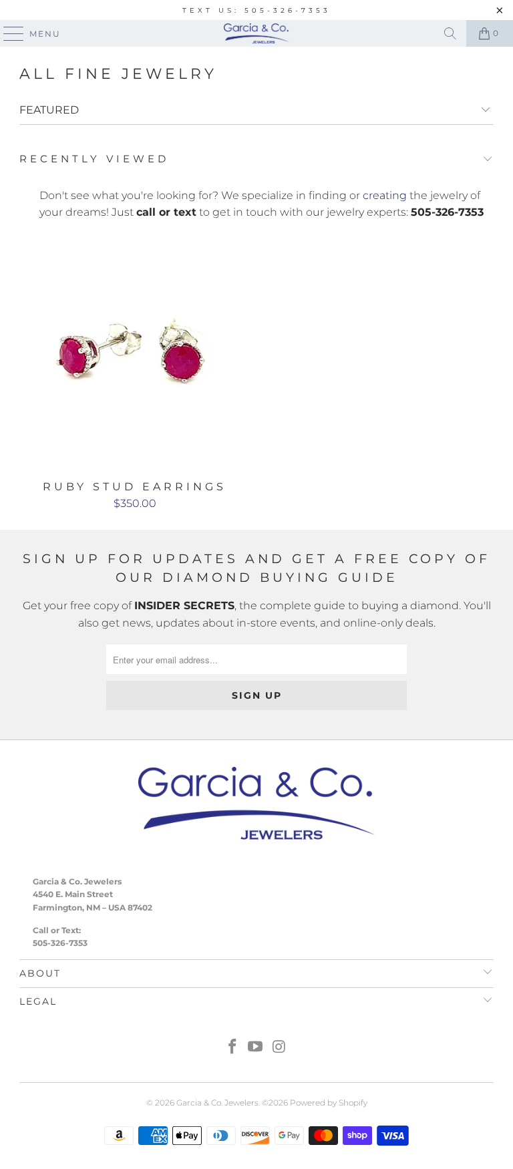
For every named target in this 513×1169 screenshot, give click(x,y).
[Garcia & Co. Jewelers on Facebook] (232, 1047)
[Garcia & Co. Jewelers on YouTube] (256, 1047)
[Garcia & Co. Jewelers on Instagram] (279, 1047)
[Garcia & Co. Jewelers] (256, 33)
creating (385, 195)
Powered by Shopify (328, 1103)
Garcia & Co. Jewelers (217, 1103)
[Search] (450, 33)
